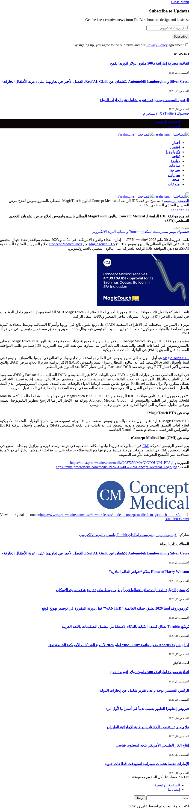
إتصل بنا (174, 126)
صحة (176, 179)
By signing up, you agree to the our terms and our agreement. (128, 45)
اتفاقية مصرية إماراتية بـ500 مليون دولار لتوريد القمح (149, 63)
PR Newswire (180, 209)
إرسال (140, 798)
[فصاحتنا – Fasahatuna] (153, 134)
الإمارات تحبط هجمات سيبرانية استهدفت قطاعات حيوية (147, 764)
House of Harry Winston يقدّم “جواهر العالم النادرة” (149, 572)
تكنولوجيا (173, 151)
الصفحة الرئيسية (167, 121)
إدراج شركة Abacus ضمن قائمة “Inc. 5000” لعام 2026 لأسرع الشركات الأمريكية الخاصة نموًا (118, 645)
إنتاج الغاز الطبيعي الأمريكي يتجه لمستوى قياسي (152, 745)
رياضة (175, 161)
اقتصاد (175, 147)
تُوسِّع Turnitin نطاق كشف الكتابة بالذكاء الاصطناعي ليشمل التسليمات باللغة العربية (125, 626)
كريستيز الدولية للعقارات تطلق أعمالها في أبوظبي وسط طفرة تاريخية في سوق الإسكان (122, 590)
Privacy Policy (157, 45)
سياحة (175, 170)
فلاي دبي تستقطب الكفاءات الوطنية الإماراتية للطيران (148, 727)
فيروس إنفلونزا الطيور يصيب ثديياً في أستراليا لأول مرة (147, 709)
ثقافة (176, 156)
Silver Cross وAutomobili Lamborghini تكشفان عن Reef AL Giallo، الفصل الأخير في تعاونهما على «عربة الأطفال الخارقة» (95, 81)
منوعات (174, 184)
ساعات (174, 165)
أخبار (176, 142)
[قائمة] (187, 193)
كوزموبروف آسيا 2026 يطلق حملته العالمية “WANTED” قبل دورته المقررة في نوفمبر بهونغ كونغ (115, 608)
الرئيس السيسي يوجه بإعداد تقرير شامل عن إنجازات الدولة (144, 100)
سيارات (174, 174)
